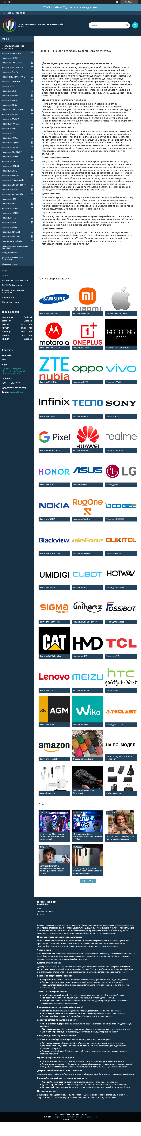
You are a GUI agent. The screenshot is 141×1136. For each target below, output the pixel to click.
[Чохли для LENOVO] (54, 677)
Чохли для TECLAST (11, 232)
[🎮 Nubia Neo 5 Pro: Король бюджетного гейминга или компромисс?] (54, 826)
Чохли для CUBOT (10, 171)
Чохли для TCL (8, 204)
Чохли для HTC (9, 218)
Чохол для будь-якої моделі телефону (15, 247)
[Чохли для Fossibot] (121, 608)
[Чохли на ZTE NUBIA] (54, 368)
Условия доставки (45, 911)
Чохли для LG (8, 133)
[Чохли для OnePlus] (87, 334)
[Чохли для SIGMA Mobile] (54, 608)
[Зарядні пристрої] (54, 780)
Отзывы (6, 275)
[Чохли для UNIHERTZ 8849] (87, 608)
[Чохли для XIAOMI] (87, 300)
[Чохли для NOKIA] (54, 505)
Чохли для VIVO (9, 91)
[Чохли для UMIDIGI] (54, 574)
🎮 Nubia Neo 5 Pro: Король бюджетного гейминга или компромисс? (52, 836)
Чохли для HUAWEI (10, 114)
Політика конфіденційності (86, 1117)
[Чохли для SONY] (121, 403)
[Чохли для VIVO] (121, 368)
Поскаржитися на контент (63, 1117)
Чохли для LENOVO (11, 208)
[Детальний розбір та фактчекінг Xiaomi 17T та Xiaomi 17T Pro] (87, 826)
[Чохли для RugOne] (87, 505)
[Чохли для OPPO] (87, 368)
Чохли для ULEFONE (11, 157)
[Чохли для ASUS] (87, 471)
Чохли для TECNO (10, 100)
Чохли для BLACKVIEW (12, 152)
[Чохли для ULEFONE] (87, 540)
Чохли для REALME (10, 119)
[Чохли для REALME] (121, 437)
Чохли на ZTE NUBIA (11, 81)
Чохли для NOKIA (9, 138)
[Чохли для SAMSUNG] (54, 300)
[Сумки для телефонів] (87, 745)
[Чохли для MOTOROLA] (54, 334)
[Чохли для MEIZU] (87, 677)
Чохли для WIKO (9, 227)
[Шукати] (127, 25)
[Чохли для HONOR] (54, 471)
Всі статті (86, 881)
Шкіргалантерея (9, 264)
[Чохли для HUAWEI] (87, 437)
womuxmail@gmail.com (18, 392)
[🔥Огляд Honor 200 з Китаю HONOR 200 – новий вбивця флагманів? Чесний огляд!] (54, 860)
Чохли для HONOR (10, 124)
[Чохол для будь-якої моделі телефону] (121, 745)
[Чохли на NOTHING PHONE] (121, 334)
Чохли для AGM (9, 222)
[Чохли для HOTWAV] (121, 574)
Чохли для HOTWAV (11, 175)
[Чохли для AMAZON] (54, 745)
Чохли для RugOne (10, 143)
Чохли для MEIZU (10, 213)
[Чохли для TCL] (121, 643)
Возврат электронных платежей (13, 291)
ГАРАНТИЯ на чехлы (12, 285)
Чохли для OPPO (9, 86)
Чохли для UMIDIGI (10, 166)
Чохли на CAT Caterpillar (12, 194)
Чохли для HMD (9, 199)
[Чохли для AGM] (54, 711)
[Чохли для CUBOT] (87, 574)
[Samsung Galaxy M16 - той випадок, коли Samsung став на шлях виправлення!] (87, 860)
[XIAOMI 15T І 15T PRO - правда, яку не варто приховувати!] (121, 826)
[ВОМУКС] (10, 25)
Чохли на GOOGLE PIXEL (12, 110)
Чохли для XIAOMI (10, 58)
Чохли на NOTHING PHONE (13, 77)
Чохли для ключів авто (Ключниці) (12, 258)
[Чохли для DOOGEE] (121, 505)
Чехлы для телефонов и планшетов (14, 47)
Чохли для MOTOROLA (12, 67)
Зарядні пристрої (10, 253)
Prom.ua (84, 1114)
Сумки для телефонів (12, 241)
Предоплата (8, 297)
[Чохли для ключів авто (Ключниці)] (87, 780)
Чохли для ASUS (9, 128)
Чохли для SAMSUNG (11, 53)
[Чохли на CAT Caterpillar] (54, 643)
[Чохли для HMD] (87, 643)
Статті (43, 804)
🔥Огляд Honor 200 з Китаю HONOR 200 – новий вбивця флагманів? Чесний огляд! (52, 869)
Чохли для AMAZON (11, 237)
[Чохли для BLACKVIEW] (54, 540)
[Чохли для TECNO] (87, 403)
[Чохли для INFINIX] (54, 403)
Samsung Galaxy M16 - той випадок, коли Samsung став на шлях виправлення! (87, 870)
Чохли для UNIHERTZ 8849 (14, 185)
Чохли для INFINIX (10, 96)
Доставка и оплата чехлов (15, 280)
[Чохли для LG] (121, 471)
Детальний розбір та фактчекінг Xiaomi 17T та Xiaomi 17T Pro (87, 836)
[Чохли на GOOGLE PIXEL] (54, 437)
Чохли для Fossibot (10, 190)
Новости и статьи (10, 302)
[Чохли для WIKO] (87, 711)
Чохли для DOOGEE (11, 147)
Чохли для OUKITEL (11, 161)
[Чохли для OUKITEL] (121, 540)
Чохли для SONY (9, 105)
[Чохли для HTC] (121, 677)
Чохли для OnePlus (10, 72)
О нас (4, 271)
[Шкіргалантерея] (121, 780)
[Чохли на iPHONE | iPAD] (121, 300)
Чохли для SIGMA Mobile (13, 180)
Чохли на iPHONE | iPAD (12, 63)
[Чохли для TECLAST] (121, 711)
